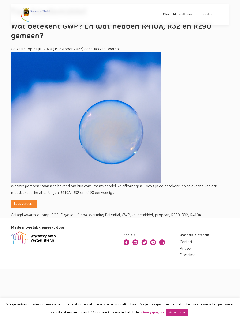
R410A (195, 215)
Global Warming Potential (98, 215)
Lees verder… (24, 203)
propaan (162, 215)
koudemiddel (142, 215)
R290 (175, 215)
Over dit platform (177, 14)
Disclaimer (188, 255)
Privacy (186, 248)
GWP (126, 215)
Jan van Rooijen (105, 49)
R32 (185, 215)
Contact (208, 14)
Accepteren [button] (177, 312)
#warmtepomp (36, 215)
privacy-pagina (152, 312)
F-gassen (67, 215)
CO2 (55, 215)
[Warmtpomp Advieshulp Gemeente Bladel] (35, 14)
